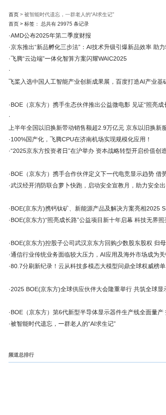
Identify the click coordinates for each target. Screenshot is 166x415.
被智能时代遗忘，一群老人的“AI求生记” (63, 323)
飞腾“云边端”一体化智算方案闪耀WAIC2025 (69, 58)
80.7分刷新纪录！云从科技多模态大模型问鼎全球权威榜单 (88, 266)
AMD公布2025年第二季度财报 (51, 35)
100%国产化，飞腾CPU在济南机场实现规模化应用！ (81, 139)
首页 (14, 15)
